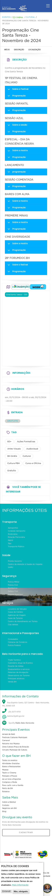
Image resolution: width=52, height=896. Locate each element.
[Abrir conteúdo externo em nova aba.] (20, 287)
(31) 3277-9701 (14, 712)
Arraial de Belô (8, 734)
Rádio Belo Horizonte (24, 723)
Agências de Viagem (17, 615)
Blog (4, 811)
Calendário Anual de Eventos (20, 663)
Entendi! (6, 891)
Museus (5, 770)
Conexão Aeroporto (16, 531)
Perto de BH (7, 788)
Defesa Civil (13, 591)
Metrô (10, 540)
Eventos (6, 17)
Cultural (30, 17)
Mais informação (20, 885)
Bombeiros (12, 588)
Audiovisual (32, 449)
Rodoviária (12, 534)
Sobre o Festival (20, 89)
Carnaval (6, 740)
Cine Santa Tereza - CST (17, 294)
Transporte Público (16, 546)
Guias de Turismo (15, 618)
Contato (5, 805)
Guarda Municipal (15, 594)
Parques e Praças (9, 776)
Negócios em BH (9, 808)
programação (19, 172)
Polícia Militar (13, 582)
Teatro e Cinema (9, 773)
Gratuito (11, 471)
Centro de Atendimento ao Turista (22, 621)
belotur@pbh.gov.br (15, 716)
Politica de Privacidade (45, 874)
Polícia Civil (13, 585)
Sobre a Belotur (9, 802)
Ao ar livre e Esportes (11, 779)
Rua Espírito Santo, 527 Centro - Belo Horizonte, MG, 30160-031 (25, 704)
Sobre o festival (20, 265)
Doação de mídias (15, 666)
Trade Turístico (14, 660)
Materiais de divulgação (18, 672)
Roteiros (6, 791)
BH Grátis (12, 456)
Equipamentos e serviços (18, 669)
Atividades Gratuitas (11, 763)
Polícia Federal (14, 645)
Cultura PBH (13, 463)
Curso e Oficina (33, 463)
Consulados (13, 639)
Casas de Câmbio (15, 612)
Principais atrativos (16, 678)
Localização (34, 49)
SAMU (10, 567)
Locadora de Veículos (17, 609)
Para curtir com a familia (12, 785)
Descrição (19, 49)
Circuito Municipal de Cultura (14, 750)
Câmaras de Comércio (17, 642)
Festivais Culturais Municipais (14, 737)
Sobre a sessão (19, 125)
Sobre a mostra (20, 150)
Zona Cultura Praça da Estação (15, 747)
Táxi (9, 543)
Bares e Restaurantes (11, 766)
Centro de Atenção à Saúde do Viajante (25, 564)
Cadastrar (26, 832)
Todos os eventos (9, 760)
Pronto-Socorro (15, 561)
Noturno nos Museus (11, 744)
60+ (9, 442)
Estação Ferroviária (16, 537)
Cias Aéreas (13, 624)
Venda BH (12, 682)
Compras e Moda (9, 782)
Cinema (19, 17)
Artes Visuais (14, 449)
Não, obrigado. (21, 891)
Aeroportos (13, 528)
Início (7, 49)
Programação (19, 96)
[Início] (14, 5)
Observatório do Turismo (19, 675)
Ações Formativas (26, 442)
